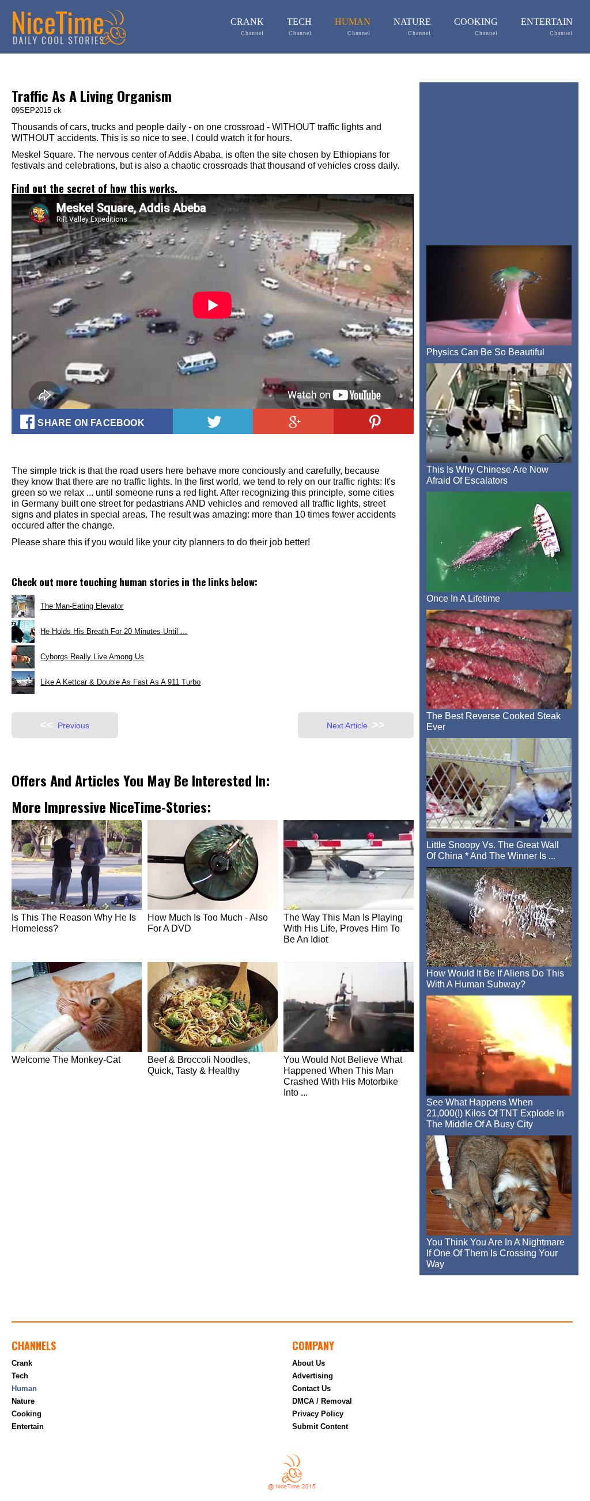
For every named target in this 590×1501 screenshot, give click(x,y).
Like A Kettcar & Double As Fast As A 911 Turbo (120, 682)
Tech (299, 26)
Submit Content (320, 1426)
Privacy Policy (317, 1413)
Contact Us (311, 1388)
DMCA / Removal (322, 1401)
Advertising (312, 1375)
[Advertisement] (507, 161)
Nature (412, 26)
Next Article (356, 725)
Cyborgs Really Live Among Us (92, 656)
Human (352, 26)
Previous (64, 725)
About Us (308, 1363)
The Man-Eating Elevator (81, 606)
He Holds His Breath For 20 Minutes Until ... (113, 631)
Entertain (547, 26)
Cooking (476, 26)
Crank (247, 26)
